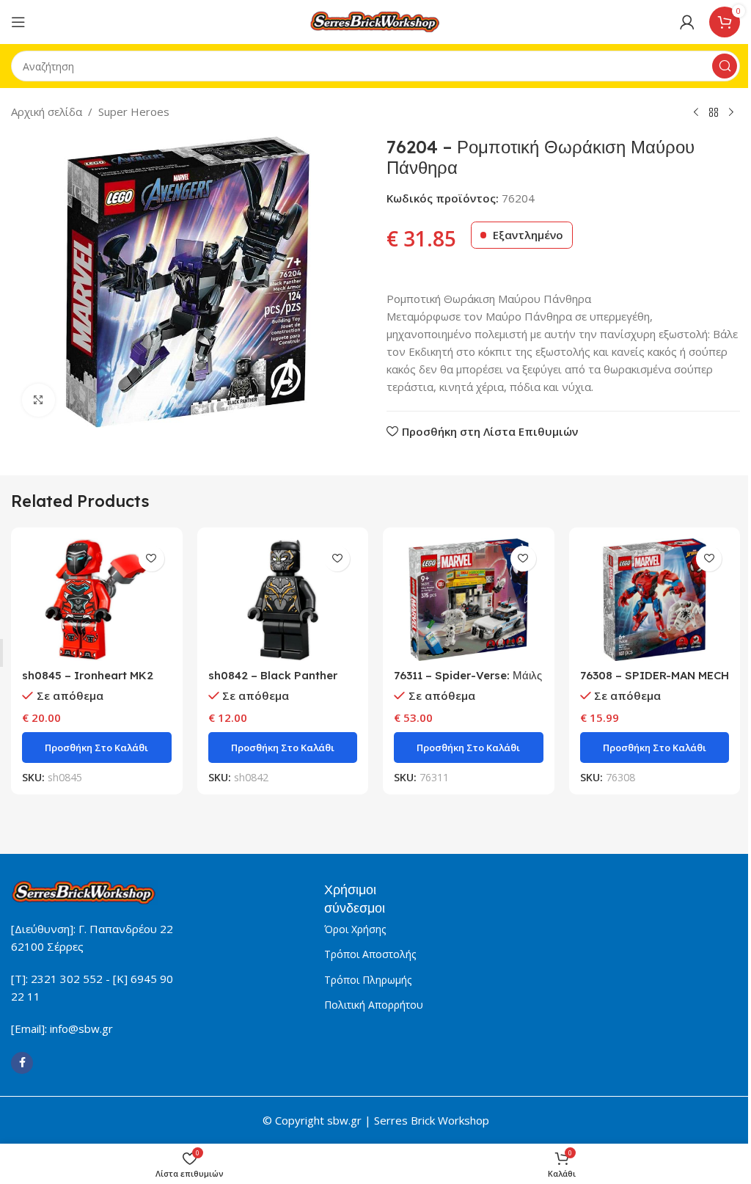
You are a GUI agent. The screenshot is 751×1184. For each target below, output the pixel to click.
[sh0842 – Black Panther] (283, 600)
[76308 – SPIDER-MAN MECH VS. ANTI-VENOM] (655, 600)
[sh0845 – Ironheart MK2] (97, 600)
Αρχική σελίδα (46, 111)
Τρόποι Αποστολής (370, 954)
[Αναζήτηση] (724, 66)
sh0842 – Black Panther (272, 675)
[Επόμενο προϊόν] (731, 113)
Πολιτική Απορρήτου (373, 1005)
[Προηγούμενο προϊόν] (696, 113)
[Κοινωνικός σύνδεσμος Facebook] (22, 1063)
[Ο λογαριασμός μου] (687, 22)
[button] (97, 747)
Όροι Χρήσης (355, 929)
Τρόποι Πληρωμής (367, 980)
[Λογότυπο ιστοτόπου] (375, 20)
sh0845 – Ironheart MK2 (87, 675)
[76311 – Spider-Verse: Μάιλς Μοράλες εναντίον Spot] (468, 600)
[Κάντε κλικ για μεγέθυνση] (38, 400)
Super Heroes (133, 111)
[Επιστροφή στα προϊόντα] (713, 113)
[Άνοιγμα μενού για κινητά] (18, 22)
